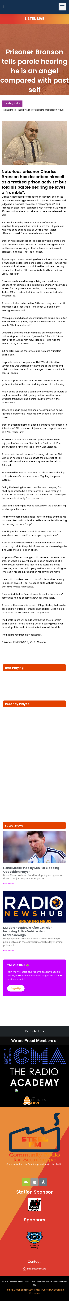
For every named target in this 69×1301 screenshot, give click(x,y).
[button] (62, 6)
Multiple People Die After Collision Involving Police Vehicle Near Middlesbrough (27, 931)
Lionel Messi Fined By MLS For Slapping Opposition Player (34, 109)
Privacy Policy (33, 1289)
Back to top (34, 1031)
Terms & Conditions (15, 1289)
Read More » (8, 883)
